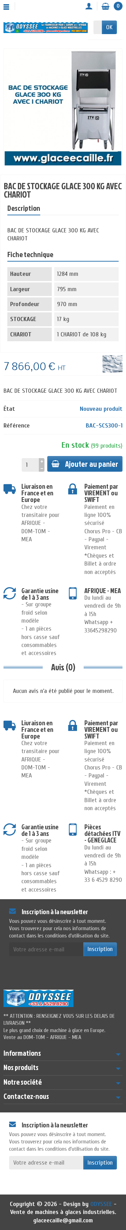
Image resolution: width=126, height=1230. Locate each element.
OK (109, 27)
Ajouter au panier (91, 463)
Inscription (100, 949)
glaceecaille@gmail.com (63, 1220)
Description (23, 208)
